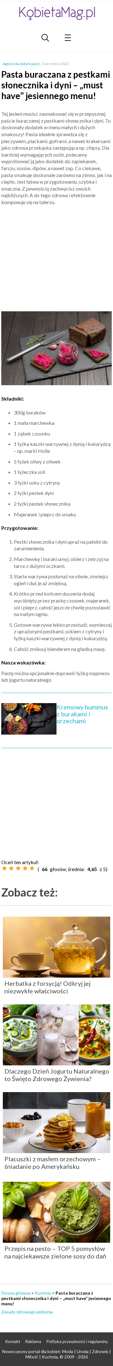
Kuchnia (43, 1293)
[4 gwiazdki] (25, 868)
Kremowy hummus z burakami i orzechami (82, 714)
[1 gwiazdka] (4, 868)
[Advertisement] (56, 256)
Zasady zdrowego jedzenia (27, 1311)
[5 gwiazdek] (32, 868)
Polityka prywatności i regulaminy (77, 1341)
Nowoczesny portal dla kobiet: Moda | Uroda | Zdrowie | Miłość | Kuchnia (56, 1354)
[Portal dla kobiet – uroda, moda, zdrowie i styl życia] (56, 13)
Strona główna (15, 1293)
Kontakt (12, 1341)
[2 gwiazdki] (11, 868)
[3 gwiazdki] (18, 868)
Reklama (33, 1341)
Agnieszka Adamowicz (21, 63)
